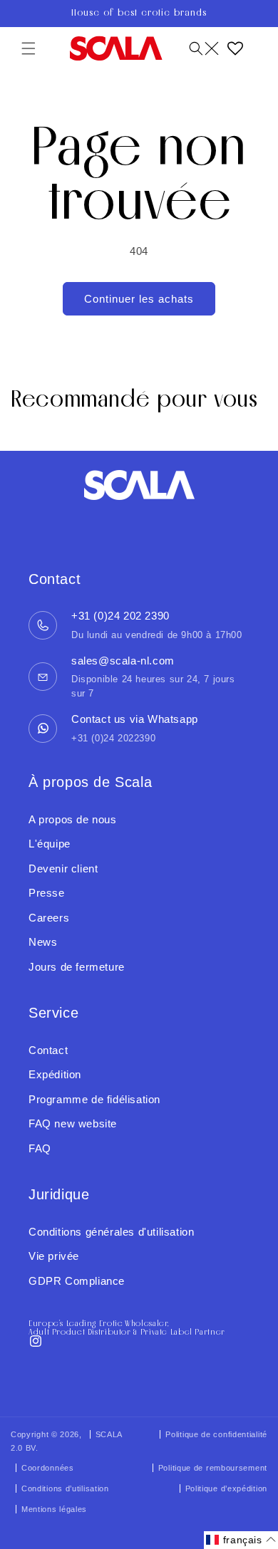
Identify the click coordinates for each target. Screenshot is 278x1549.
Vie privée (54, 1256)
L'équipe (50, 844)
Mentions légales (54, 1509)
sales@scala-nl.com (123, 660)
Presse (47, 893)
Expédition (55, 1074)
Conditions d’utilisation (65, 1488)
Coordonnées (47, 1468)
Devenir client (63, 868)
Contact (48, 1050)
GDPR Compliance (77, 1281)
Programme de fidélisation (94, 1099)
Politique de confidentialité (216, 1434)
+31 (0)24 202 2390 (120, 616)
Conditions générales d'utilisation (111, 1232)
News (43, 942)
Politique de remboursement (212, 1468)
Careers (49, 918)
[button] (28, 48)
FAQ (40, 1148)
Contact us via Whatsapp (134, 719)
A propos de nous (73, 819)
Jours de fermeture (77, 967)
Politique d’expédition (226, 1488)
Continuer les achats (139, 299)
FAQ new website (73, 1123)
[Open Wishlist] (235, 48)
